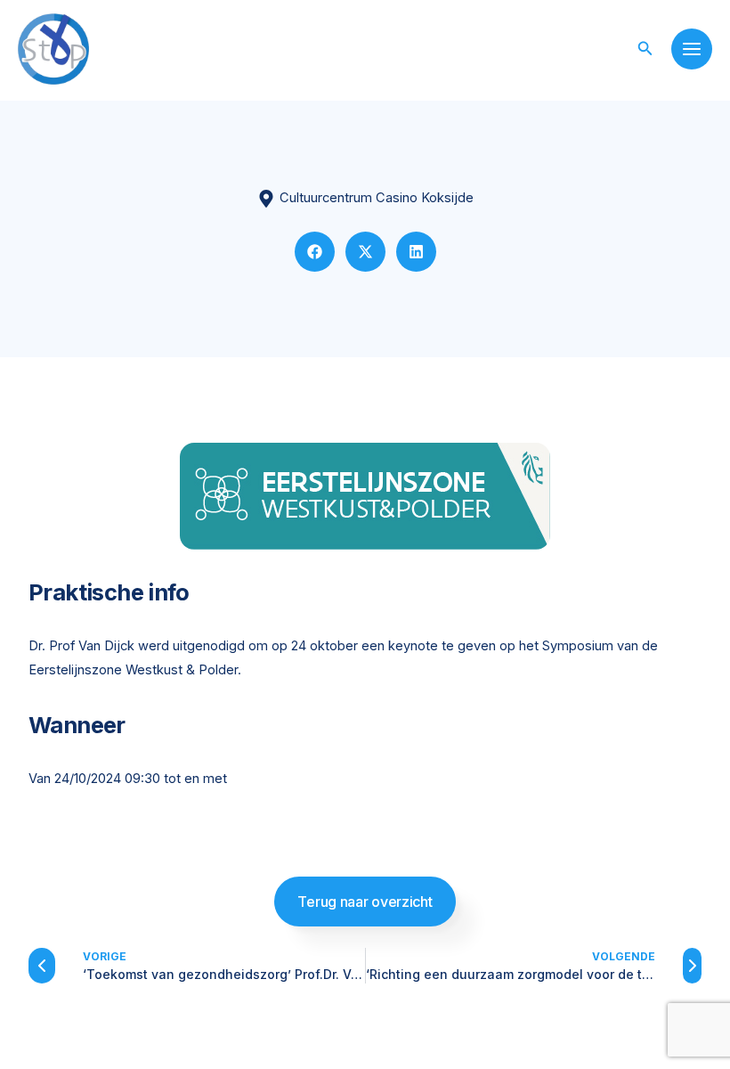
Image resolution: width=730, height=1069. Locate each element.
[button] (645, 48)
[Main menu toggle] (691, 49)
